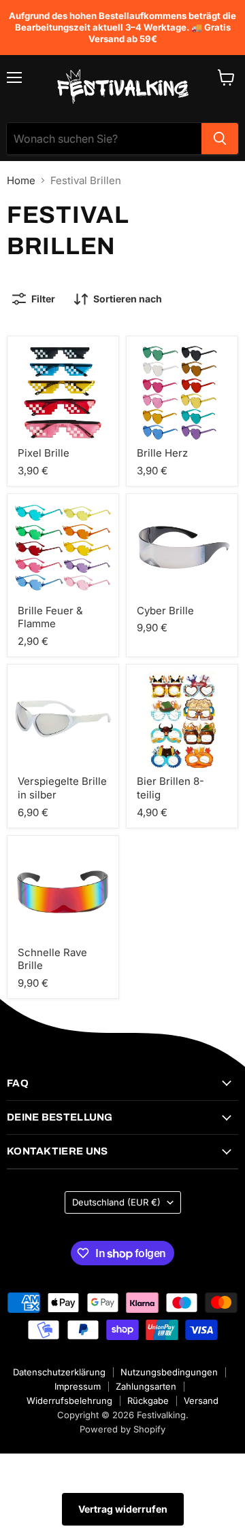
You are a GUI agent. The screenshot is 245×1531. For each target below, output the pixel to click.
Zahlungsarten (146, 1386)
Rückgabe (148, 1400)
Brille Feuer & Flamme (50, 617)
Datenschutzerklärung (59, 1372)
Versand (201, 1400)
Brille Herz (162, 452)
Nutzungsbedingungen (169, 1372)
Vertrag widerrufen (122, 1509)
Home (21, 180)
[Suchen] (219, 138)
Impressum (77, 1386)
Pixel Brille (43, 452)
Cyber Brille (165, 610)
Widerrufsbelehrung (69, 1400)
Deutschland (116, 1202)
